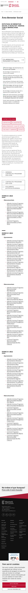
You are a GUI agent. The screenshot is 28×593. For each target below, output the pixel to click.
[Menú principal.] (1, 5)
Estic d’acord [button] (14, 583)
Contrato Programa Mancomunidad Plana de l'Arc (14, 327)
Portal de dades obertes (13, 532)
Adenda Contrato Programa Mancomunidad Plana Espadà (15, 294)
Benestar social (17, 11)
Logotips (3, 541)
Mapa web (3, 543)
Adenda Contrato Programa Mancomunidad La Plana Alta (15, 217)
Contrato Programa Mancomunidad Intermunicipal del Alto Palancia (13, 342)
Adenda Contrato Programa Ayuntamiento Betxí (15, 248)
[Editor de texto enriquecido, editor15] (13, 459)
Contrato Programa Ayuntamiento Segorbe (13, 266)
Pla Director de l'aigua (22, 535)
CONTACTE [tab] (21, 129)
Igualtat (21, 537)
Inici (2, 11)
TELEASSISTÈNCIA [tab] (16, 122)
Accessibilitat (4, 531)
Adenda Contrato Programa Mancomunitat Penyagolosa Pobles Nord (15, 322)
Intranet (12, 522)
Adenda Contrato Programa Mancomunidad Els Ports (15, 204)
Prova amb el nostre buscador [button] (12, 490)
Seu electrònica (13, 524)
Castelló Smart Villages (22, 531)
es (15, 1)
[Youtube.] (10, 514)
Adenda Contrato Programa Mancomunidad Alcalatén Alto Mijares (15, 303)
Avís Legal (3, 522)
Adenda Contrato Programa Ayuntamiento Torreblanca (15, 270)
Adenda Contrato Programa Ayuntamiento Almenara (15, 241)
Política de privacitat (3, 525)
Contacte (3, 539)
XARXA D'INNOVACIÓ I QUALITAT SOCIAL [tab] (13, 126)
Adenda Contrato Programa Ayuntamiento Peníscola (15, 259)
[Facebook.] (3, 514)
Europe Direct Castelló (13, 535)
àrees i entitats (8, 11)
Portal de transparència (13, 529)
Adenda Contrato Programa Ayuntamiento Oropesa (15, 263)
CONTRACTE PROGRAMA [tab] (9, 119)
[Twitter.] (6, 514)
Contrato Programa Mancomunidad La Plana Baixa (14, 222)
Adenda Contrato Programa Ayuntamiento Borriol (15, 252)
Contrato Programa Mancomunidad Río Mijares (15, 298)
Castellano (4, 1)
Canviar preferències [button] (14, 589)
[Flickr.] (13, 514)
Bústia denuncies (3, 537)
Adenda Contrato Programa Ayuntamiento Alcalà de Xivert (15, 274)
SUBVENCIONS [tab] (6, 122)
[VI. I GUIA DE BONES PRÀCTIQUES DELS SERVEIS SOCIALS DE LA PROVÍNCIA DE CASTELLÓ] (13, 77)
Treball (11, 540)
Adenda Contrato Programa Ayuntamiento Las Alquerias (15, 245)
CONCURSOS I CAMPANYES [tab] (9, 129)
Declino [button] (14, 586)
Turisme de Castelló (21, 523)
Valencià (10, 1)
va (17, 1)
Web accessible (4, 5)
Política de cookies (3, 528)
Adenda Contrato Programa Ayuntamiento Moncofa (15, 255)
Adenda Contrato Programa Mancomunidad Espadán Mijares (15, 208)
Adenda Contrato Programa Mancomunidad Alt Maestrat (15, 213)
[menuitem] (5, 522)
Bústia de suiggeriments (4, 533)
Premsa (12, 538)
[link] (14, 503)
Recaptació (12, 526)
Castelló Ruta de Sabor (22, 526)
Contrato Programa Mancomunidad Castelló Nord (14, 311)
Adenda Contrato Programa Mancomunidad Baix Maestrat (15, 289)
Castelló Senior (22, 529)
